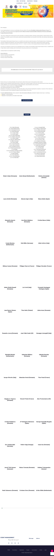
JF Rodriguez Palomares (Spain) (27, 422)
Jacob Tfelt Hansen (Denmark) (10, 468)
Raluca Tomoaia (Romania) (27, 467)
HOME (8, 549)
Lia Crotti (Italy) (27, 287)
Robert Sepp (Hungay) (27, 444)
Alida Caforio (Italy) (44, 243)
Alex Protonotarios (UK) (44, 399)
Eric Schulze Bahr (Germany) (10, 445)
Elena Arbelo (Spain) (44, 199)
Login (29, 3)
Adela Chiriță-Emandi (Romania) (10, 288)
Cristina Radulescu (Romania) (10, 422)
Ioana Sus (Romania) (44, 444)
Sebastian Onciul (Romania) (27, 377)
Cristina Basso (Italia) (44, 220)
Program (27, 549)
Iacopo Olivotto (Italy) (10, 377)
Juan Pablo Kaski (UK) (27, 333)
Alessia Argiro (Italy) (27, 199)
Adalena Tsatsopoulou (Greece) (44, 468)
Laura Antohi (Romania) (10, 199)
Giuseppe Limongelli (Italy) (44, 333)
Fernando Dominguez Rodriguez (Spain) (44, 288)
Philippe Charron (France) (27, 266)
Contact (25, 3)
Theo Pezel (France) (44, 377)
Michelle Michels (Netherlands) (10, 355)
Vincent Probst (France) (27, 399)
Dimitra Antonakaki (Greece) (43, 176)
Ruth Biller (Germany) (27, 243)
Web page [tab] (31, 538)
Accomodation (20, 3)
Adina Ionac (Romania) (43, 310)
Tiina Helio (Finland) (27, 310)
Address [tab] (38, 538)
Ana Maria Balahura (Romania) (27, 221)
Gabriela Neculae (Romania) (44, 355)
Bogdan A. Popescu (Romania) (10, 399)
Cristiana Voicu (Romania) (27, 490)
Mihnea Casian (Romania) (10, 266)
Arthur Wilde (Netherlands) (44, 490)
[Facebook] (9, 543)
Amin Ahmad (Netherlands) (27, 176)
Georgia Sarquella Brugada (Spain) (44, 422)
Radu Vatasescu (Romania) (10, 490)
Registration (21, 549)
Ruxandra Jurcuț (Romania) (10, 333)
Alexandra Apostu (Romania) (10, 221)
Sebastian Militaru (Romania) (27, 355)
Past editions (14, 549)
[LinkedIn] (12, 543)
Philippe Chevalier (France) (44, 266)
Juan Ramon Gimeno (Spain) (10, 311)
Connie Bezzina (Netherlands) (10, 243)
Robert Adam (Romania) (10, 176)
